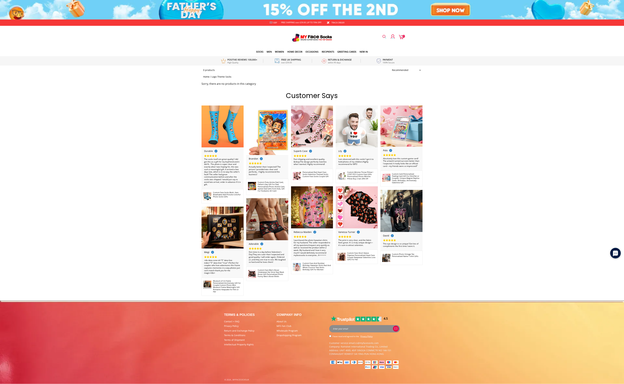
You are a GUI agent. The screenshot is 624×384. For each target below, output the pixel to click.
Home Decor (294, 51)
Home (206, 76)
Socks (259, 51)
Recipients (328, 51)
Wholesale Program (287, 330)
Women (279, 51)
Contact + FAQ (231, 321)
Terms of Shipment (234, 339)
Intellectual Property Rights (239, 344)
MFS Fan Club (284, 326)
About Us (281, 321)
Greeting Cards (346, 51)
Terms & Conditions (234, 335)
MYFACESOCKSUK (241, 379)
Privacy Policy (231, 326)
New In (364, 51)
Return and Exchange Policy (239, 330)
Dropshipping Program (289, 335)
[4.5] (356, 318)
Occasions (312, 51)
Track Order (338, 22)
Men (269, 51)
